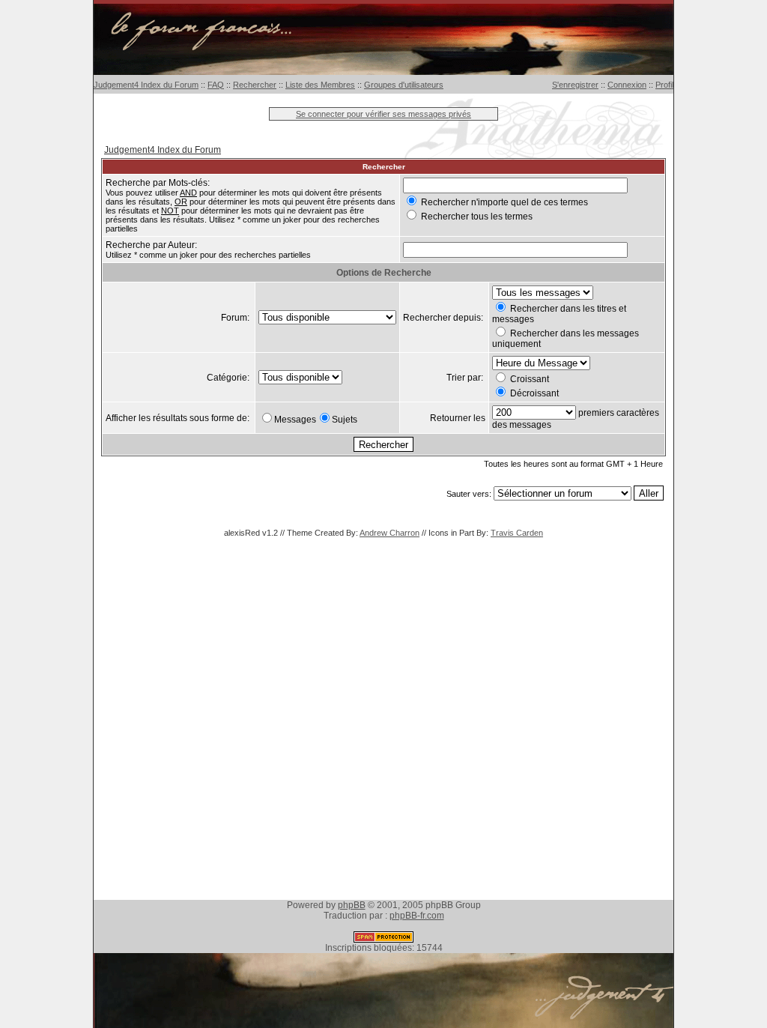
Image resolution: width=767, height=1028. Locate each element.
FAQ (215, 84)
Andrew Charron (389, 532)
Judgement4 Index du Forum (146, 84)
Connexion (626, 84)
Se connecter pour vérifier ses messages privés (383, 113)
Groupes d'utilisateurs (403, 84)
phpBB (352, 905)
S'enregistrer (575, 84)
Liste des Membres (320, 84)
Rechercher (254, 84)
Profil (664, 84)
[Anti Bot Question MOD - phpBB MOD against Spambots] (383, 939)
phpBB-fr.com (416, 915)
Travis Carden (517, 532)
